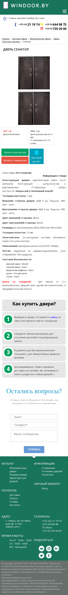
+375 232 (29, 24)
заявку (53, 317)
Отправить (34, 449)
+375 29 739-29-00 (51, 530)
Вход (45, 488)
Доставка (14, 494)
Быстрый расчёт (36, 159)
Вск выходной (17, 546)
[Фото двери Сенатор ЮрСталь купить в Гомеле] (34, 89)
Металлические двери (40, 38)
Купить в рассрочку (15, 152)
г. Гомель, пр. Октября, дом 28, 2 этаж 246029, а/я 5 (18, 523)
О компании (48, 467)
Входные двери (19, 38)
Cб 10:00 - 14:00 (18, 543)
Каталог (6, 38)
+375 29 (55, 24)
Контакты (14, 504)
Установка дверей (52, 471)
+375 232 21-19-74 (51, 520)
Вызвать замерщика (15, 160)
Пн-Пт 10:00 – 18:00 (20, 540)
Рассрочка (47, 474)
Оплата (13, 498)
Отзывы (13, 501)
